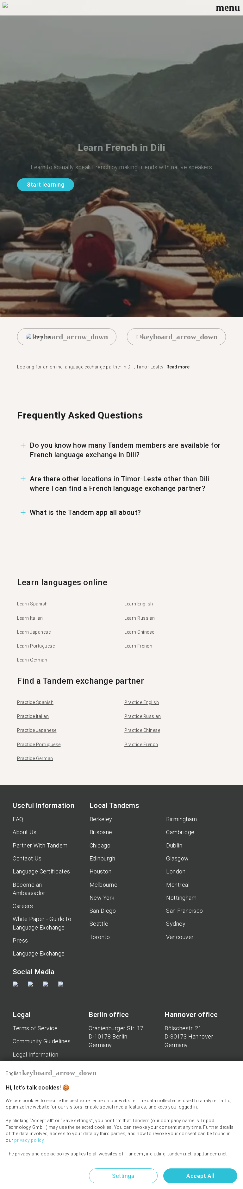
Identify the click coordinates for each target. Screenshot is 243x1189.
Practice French (141, 744)
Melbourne (104, 884)
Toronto (100, 937)
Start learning (45, 184)
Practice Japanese (37, 730)
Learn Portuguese (36, 646)
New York (102, 897)
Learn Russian (139, 618)
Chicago (100, 845)
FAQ (18, 819)
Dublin (174, 845)
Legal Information (36, 1054)
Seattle (99, 923)
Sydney (175, 923)
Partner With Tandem (40, 845)
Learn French (138, 646)
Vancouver (180, 937)
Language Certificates (41, 871)
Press (20, 940)
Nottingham (181, 897)
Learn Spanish (32, 603)
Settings (123, 1176)
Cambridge (180, 832)
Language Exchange (39, 953)
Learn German (32, 659)
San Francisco (184, 910)
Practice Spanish (35, 702)
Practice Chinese (142, 730)
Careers (23, 906)
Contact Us (27, 858)
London (175, 871)
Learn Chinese (139, 632)
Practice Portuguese (39, 744)
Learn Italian (30, 618)
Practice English (141, 702)
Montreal (178, 884)
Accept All (200, 1176)
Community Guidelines (42, 1041)
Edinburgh (102, 858)
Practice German (35, 758)
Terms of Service (35, 1028)
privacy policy (29, 1140)
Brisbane (101, 832)
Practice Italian (33, 716)
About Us (24, 832)
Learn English (138, 603)
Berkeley (101, 819)
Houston (101, 871)
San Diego (103, 910)
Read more (178, 366)
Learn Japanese (34, 632)
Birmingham (181, 819)
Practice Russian (142, 716)
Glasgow (177, 858)
